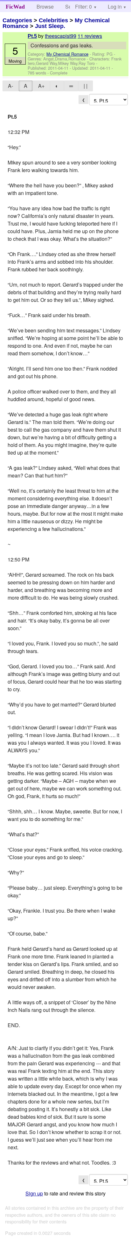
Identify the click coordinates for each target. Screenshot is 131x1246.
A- (10, 85)
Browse (45, 6)
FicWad (15, 6)
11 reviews (90, 35)
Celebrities (53, 20)
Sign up (34, 1193)
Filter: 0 (83, 6)
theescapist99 (60, 35)
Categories (17, 20)
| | (85, 85)
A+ (41, 85)
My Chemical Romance (67, 54)
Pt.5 (32, 36)
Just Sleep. (50, 26)
